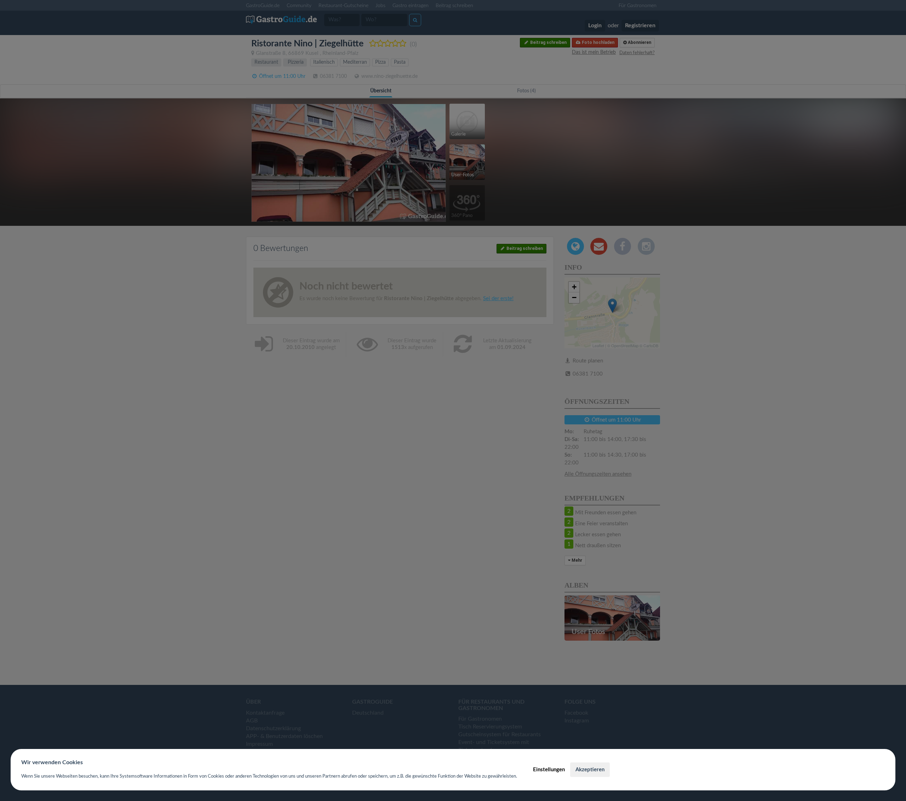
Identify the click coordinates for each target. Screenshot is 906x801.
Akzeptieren (589, 769)
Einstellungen (549, 769)
